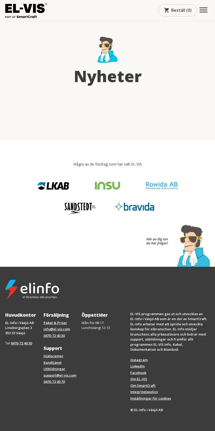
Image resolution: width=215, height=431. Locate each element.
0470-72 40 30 (21, 343)
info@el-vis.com (57, 329)
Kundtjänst (53, 362)
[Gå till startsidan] (26, 10)
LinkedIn (137, 366)
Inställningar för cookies (150, 398)
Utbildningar (54, 368)
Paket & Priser (55, 322)
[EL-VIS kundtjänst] (175, 246)
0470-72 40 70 (54, 381)
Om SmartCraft (142, 385)
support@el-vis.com (60, 375)
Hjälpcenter (53, 356)
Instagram (139, 360)
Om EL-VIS (138, 379)
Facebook (138, 372)
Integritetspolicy (144, 391)
